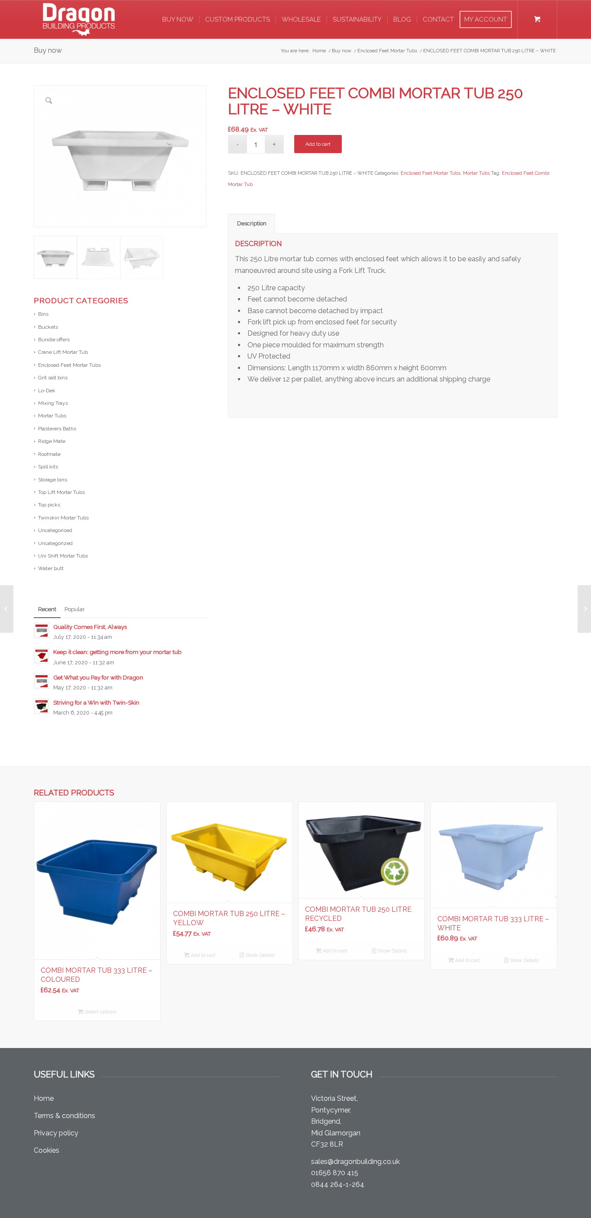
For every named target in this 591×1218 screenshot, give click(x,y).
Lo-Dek (46, 391)
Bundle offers (54, 340)
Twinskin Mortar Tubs (63, 518)
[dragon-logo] (79, 19)
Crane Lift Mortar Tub (63, 352)
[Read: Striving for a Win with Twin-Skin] (41, 706)
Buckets (48, 327)
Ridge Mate (51, 441)
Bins (43, 314)
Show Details (259, 955)
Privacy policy (56, 1133)
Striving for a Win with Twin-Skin (96, 702)
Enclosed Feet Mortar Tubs (69, 365)
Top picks (49, 505)
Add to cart (318, 144)
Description (252, 223)
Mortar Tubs (52, 416)
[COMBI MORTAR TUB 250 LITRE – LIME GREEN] (6, 609)
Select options (100, 1012)
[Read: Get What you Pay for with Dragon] (41, 681)
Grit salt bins (52, 378)
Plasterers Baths (57, 429)
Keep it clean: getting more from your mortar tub (117, 651)
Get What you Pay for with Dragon (98, 677)
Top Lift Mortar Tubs (61, 492)
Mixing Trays (53, 403)
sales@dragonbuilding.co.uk (355, 1161)
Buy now (48, 50)
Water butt (51, 568)
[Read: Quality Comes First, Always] (41, 630)
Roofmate (49, 454)
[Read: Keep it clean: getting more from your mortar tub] (41, 655)
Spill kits (48, 467)
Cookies (46, 1150)
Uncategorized (55, 543)
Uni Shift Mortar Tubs (63, 556)
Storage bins (52, 480)
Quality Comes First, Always (90, 626)
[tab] (251, 224)
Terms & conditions (64, 1116)
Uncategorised (55, 530)
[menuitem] (178, 19)
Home (44, 1098)
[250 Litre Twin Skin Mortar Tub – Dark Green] (584, 609)
